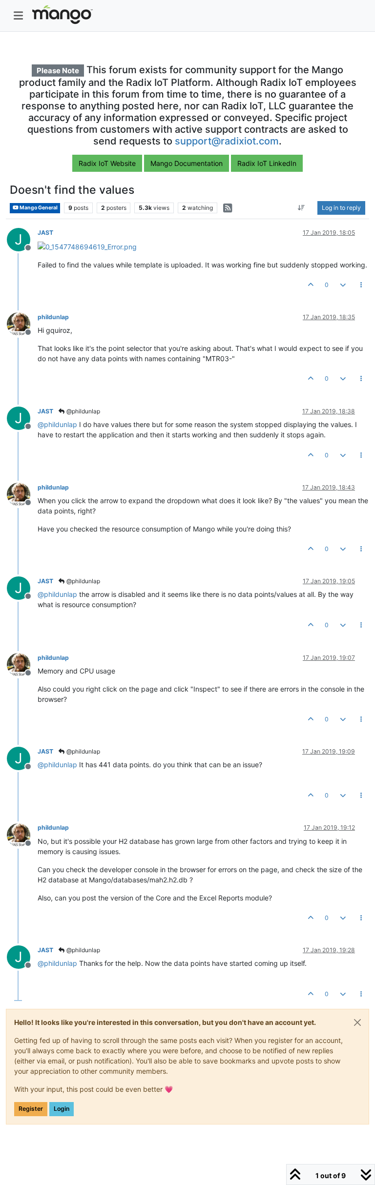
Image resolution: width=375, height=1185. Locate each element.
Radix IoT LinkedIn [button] (266, 163)
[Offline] (22, 323)
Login (61, 1108)
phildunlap (53, 317)
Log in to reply (341, 207)
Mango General (38, 207)
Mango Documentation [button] (186, 163)
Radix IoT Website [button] (107, 163)
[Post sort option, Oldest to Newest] (301, 208)
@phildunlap (82, 411)
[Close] (357, 1022)
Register (31, 1108)
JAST (45, 232)
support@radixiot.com (227, 141)
